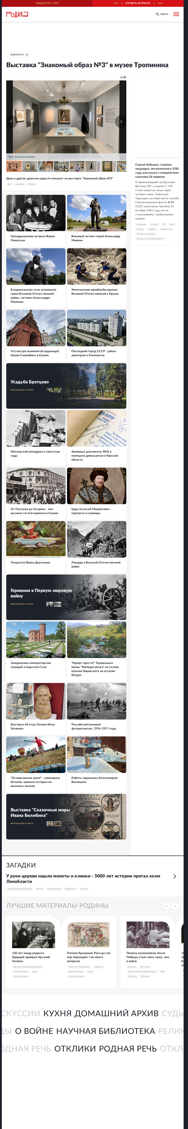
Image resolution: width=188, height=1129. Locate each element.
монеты (84, 889)
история (154, 224)
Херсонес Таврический (79, 967)
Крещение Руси (75, 972)
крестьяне (145, 967)
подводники (166, 229)
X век (90, 972)
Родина (140, 229)
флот (172, 224)
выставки (20, 184)
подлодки (141, 224)
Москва (32, 184)
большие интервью (146, 234)
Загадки (21, 865)
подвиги (152, 229)
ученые (39, 889)
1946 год (145, 976)
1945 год (132, 976)
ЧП (164, 224)
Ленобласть (70, 889)
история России (76, 976)
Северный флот (21, 972)
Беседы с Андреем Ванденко (150, 239)
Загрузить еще (66, 847)
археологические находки (20, 889)
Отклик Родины (21, 976)
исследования (54, 889)
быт (9, 184)
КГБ (162, 972)
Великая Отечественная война (28, 967)
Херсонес (98, 967)
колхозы (132, 967)
